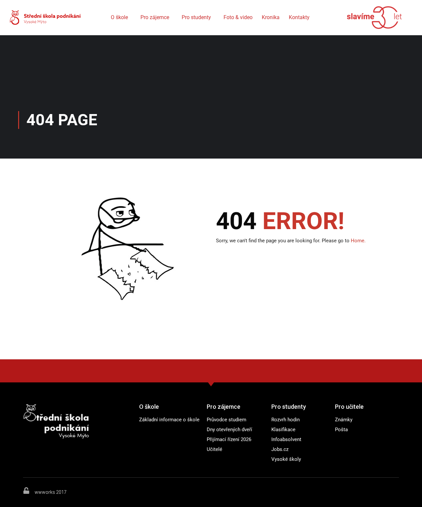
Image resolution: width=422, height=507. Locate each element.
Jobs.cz (279, 449)
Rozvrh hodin (285, 420)
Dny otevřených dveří (229, 429)
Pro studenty (196, 17)
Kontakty (299, 17)
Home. (358, 241)
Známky (343, 420)
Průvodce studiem (226, 420)
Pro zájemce (154, 17)
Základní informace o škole (169, 420)
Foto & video (238, 17)
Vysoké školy (286, 459)
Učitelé (214, 449)
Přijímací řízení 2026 (229, 439)
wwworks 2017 (51, 492)
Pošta (341, 429)
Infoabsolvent (286, 439)
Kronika (271, 17)
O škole (119, 17)
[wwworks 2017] (26, 490)
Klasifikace (283, 429)
